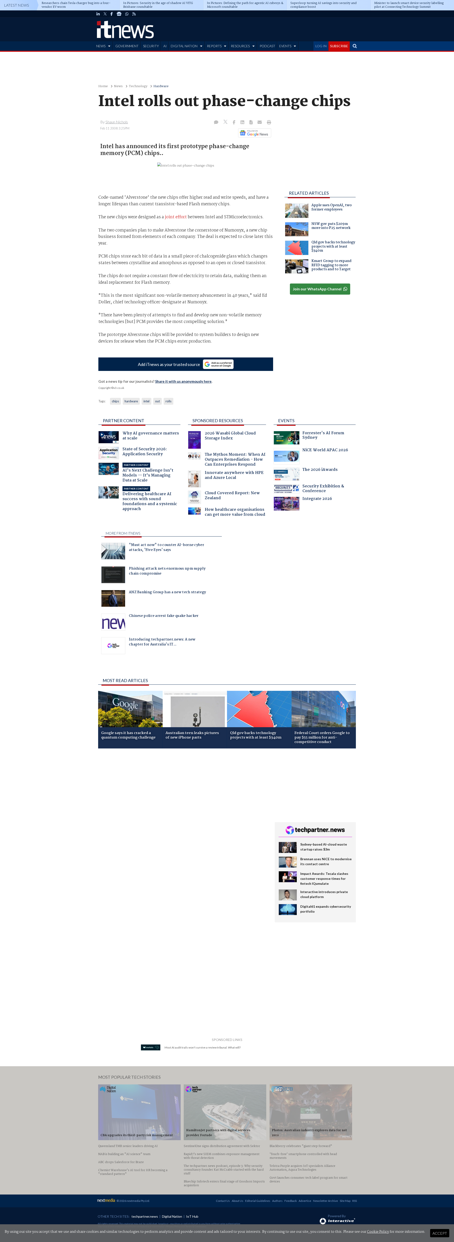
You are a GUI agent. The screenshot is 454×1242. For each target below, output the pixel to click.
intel (146, 401)
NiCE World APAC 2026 (325, 450)
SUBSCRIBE (339, 46)
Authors (277, 1201)
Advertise (305, 1201)
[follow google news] (119, 13)
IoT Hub (192, 1216)
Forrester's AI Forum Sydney (323, 436)
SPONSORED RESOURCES (217, 420)
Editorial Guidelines (257, 1201)
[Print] (268, 122)
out (157, 401)
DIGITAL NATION (184, 46)
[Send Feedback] (251, 122)
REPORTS (214, 46)
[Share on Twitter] (226, 122)
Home (103, 86)
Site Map (345, 1201)
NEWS (100, 46)
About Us (237, 1201)
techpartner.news (144, 1216)
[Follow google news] (253, 132)
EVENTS (285, 46)
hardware (131, 401)
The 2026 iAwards (320, 470)
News (118, 86)
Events (286, 420)
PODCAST (267, 46)
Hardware (161, 86)
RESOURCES (240, 46)
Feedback (290, 1201)
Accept (439, 1233)
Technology (138, 86)
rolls (168, 401)
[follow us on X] (105, 13)
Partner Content (123, 420)
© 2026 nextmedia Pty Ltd (133, 1201)
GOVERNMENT (127, 46)
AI (165, 46)
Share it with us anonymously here (183, 381)
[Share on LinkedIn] (242, 122)
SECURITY (151, 46)
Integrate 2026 (317, 499)
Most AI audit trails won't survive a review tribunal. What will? (203, 1047)
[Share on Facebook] (234, 122)
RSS (354, 1201)
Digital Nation (172, 1216)
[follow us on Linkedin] (98, 13)
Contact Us (223, 1201)
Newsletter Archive (325, 1201)
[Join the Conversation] (216, 122)
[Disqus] (183, 815)
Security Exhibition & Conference (323, 489)
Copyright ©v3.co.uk (111, 388)
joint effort (176, 217)
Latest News (16, 5)
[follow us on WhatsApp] (127, 13)
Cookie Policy (378, 1232)
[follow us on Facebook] (112, 13)
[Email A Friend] (260, 122)
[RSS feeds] (134, 13)
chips (115, 401)
